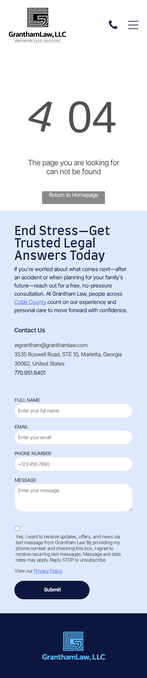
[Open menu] (133, 25)
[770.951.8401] (113, 28)
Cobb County (30, 301)
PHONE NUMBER (33, 453)
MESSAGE (25, 480)
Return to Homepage (73, 194)
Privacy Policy (48, 571)
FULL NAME (27, 400)
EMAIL (21, 427)
